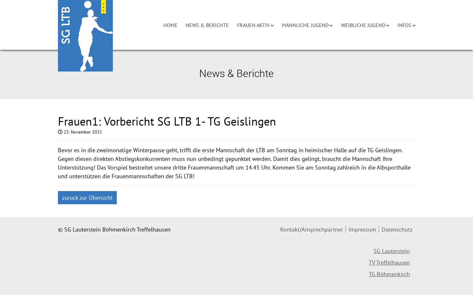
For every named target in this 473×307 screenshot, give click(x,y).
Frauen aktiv (253, 25)
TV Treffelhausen (389, 262)
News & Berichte (207, 25)
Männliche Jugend (305, 25)
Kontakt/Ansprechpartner (311, 229)
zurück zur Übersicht (87, 197)
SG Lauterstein (392, 251)
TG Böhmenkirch (389, 274)
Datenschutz (397, 229)
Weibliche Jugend (363, 25)
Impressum (362, 229)
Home (170, 25)
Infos (404, 25)
